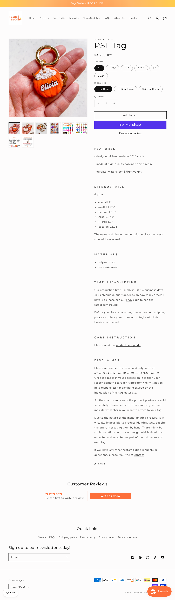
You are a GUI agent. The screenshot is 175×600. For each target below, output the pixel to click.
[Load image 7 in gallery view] (14, 142)
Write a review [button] (110, 496)
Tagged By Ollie (140, 592)
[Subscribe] (66, 557)
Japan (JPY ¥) (18, 587)
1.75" (141, 68)
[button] (44, 18)
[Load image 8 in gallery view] (28, 142)
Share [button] (101, 463)
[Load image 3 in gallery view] (41, 128)
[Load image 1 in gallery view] (14, 128)
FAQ (129, 300)
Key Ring (103, 89)
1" (99, 68)
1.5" (126, 68)
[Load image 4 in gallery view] (55, 128)
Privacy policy (107, 537)
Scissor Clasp (150, 89)
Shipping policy (68, 537)
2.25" (101, 75)
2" (154, 68)
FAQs (52, 537)
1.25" (112, 68)
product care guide (128, 345)
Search (42, 537)
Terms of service (127, 537)
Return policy (88, 537)
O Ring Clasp (126, 89)
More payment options (130, 133)
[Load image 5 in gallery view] (68, 128)
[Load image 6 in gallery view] (82, 128)
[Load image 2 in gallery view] (28, 128)
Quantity (99, 96)
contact (139, 455)
